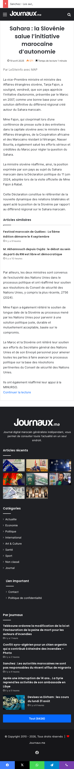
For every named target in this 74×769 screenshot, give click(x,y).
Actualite (11, 519)
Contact (13, 591)
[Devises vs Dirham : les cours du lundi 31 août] (14, 702)
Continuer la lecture (17, 392)
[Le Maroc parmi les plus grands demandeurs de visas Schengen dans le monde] (37, 479)
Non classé (12, 561)
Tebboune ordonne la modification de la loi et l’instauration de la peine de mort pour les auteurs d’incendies (36, 630)
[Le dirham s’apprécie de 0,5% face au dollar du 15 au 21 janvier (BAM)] (14, 493)
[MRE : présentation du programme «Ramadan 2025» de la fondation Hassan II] (60, 465)
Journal (10, 567)
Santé (9, 549)
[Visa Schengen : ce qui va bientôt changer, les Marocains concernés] (14, 465)
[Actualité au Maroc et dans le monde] (25, 14)
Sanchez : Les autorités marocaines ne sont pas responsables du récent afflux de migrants (37, 665)
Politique (10, 531)
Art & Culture (13, 543)
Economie (11, 525)
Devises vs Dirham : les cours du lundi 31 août (48, 699)
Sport (8, 555)
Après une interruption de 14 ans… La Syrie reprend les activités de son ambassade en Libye (34, 682)
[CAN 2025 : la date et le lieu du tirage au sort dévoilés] (14, 479)
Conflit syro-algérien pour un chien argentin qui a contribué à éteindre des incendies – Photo (35, 649)
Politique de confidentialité (25, 598)
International (13, 537)
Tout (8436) (37, 718)
